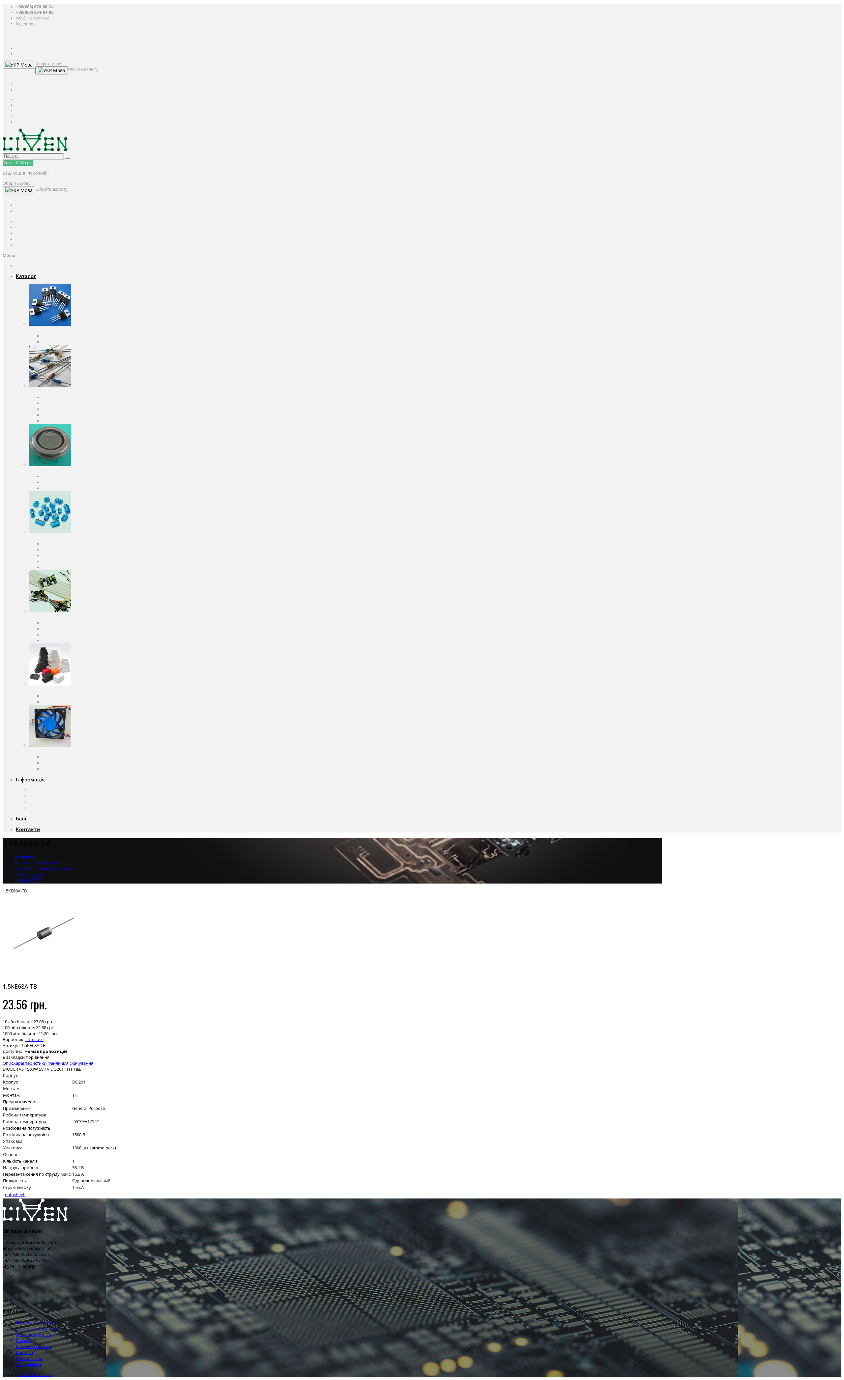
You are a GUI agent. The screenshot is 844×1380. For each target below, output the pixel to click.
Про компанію (44, 790)
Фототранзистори (60, 488)
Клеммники (54, 544)
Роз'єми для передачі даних (70, 555)
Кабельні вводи (58, 696)
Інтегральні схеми (60, 342)
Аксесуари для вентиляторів (70, 769)
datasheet (15, 1194)
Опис (8, 1063)
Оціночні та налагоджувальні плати (78, 623)
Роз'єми (37, 538)
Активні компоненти (50, 330)
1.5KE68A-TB (28, 881)
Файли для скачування (70, 1063)
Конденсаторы (57, 397)
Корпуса (37, 690)
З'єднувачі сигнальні (63, 561)
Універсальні (55, 702)
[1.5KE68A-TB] (44, 974)
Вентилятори (42, 751)
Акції (34, 808)
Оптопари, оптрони (62, 476)
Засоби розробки (47, 617)
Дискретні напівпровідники (70, 336)
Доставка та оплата (48, 796)
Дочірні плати (56, 640)
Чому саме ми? (44, 802)
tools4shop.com (35, 1374)
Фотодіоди (53, 482)
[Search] (67, 158)
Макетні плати (57, 634)
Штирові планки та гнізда (68, 567)
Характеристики (29, 1063)
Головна (24, 857)
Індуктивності (56, 421)
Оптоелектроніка (46, 470)
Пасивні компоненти (50, 391)
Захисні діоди (29, 875)
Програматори (57, 629)
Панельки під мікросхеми (68, 549)
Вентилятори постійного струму (75, 763)
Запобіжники (56, 415)
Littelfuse (34, 1039)
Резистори (53, 403)
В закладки (14, 1057)
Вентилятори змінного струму (73, 757)
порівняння (37, 1057)
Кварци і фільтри (59, 409)
